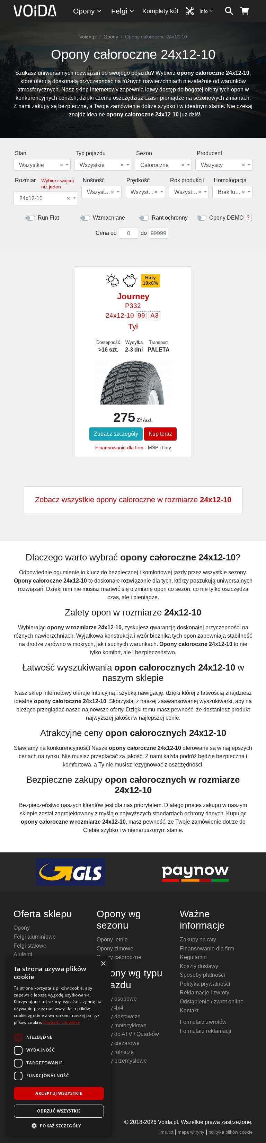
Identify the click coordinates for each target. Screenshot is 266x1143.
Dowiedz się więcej (62, 1022)
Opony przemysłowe (122, 1061)
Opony (84, 11)
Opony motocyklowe (122, 1025)
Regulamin (193, 957)
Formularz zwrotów (203, 1022)
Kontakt (189, 1010)
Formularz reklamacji (205, 1031)
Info (204, 11)
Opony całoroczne (119, 957)
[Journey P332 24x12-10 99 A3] (133, 389)
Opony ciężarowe (118, 1043)
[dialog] (59, 1046)
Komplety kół (160, 11)
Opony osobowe (117, 999)
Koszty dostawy (199, 966)
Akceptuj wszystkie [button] (58, 1093)
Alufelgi (23, 954)
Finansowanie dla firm (119, 447)
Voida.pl (88, 36)
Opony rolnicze (115, 1052)
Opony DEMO (226, 218)
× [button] (103, 963)
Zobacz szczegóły (116, 434)
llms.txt (166, 1132)
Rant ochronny (170, 218)
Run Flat (48, 218)
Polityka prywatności (205, 984)
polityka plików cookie (230, 1132)
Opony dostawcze (119, 1016)
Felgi (119, 11)
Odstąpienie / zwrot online (211, 1001)
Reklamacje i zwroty (204, 992)
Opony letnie (112, 939)
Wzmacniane (109, 218)
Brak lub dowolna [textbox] (232, 192)
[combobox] (42, 165)
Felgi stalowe (30, 946)
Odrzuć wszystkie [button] (59, 1111)
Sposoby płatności (202, 975)
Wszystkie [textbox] (41, 165)
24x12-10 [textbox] (44, 198)
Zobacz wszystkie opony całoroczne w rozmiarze (133, 499)
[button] (59, 1125)
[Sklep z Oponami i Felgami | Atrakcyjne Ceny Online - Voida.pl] (37, 11)
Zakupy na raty (198, 939)
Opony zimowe (115, 948)
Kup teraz (160, 434)
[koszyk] (244, 11)
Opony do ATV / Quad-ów (128, 1034)
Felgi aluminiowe (35, 937)
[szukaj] (229, 11)
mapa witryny (191, 1132)
